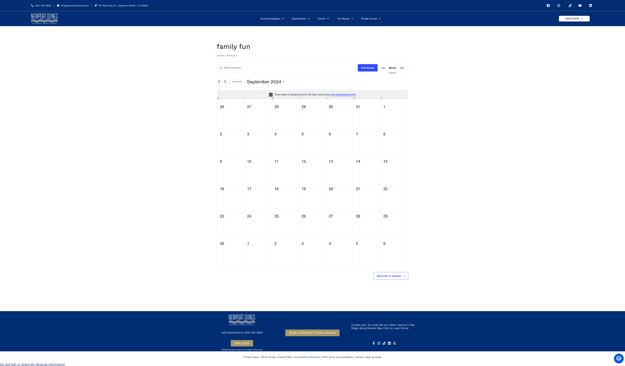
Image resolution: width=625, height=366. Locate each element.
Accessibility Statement (307, 357)
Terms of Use (268, 357)
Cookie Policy (285, 357)
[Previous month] (219, 82)
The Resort (343, 18)
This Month (237, 81)
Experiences (299, 18)
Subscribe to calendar (389, 275)
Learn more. (359, 334)
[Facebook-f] (373, 343)
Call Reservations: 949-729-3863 (242, 332)
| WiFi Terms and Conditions (337, 357)
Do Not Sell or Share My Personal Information (32, 364)
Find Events (367, 67)
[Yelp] (394, 343)
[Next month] (225, 82)
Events (321, 18)
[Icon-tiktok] (384, 343)
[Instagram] (379, 343)
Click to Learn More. (396, 328)
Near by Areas (373, 357)
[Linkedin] (389, 343)
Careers (359, 357)
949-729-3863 (43, 5)
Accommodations (270, 18)
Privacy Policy (251, 357)
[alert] (312, 94)
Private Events (369, 18)
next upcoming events (343, 94)
